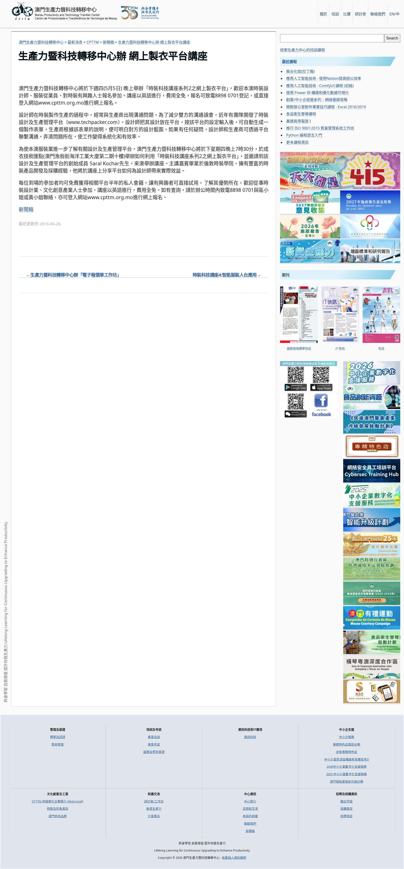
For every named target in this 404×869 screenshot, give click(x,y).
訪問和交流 (250, 808)
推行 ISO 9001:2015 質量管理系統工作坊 (320, 128)
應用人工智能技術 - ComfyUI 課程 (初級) (320, 85)
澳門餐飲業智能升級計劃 (346, 781)
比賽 (347, 14)
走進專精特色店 (346, 752)
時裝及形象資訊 (57, 808)
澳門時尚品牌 (57, 816)
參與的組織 (250, 816)
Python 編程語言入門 (304, 135)
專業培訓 (154, 737)
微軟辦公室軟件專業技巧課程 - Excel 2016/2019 (326, 106)
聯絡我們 (250, 823)
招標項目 (346, 816)
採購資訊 (346, 808)
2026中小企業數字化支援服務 (347, 766)
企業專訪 (154, 816)
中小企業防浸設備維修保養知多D (346, 759)
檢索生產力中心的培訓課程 (302, 50)
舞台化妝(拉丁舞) (300, 71)
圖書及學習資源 (154, 752)
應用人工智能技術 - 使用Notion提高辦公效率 (323, 78)
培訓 (335, 14)
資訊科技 (250, 737)
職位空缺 (346, 801)
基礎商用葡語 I (298, 121)
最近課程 (289, 61)
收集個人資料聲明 (234, 857)
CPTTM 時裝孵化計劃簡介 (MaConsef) (57, 801)
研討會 (360, 14)
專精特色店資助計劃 (346, 744)
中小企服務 (346, 737)
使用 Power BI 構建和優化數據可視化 (317, 92)
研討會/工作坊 (154, 801)
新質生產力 (154, 808)
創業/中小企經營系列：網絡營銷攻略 (316, 99)
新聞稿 (26, 209)
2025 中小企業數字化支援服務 (346, 774)
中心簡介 (250, 801)
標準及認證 (57, 737)
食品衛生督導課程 (301, 113)
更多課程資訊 (297, 142)
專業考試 (154, 744)
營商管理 (57, 744)
